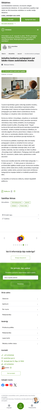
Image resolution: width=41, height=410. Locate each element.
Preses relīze (23, 205)
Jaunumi (27, 202)
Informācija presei (16, 202)
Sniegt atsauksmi (20, 258)
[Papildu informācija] (14, 191)
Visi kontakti (11, 373)
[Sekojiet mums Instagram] (11, 385)
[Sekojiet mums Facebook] (2, 385)
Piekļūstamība (6, 315)
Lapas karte (6, 338)
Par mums (5, 309)
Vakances (5, 299)
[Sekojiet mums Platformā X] (15, 385)
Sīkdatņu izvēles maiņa (9, 343)
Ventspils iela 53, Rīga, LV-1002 (14, 361)
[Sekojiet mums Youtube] (7, 385)
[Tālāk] (36, 238)
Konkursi (14, 205)
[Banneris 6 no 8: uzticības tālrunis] (20, 238)
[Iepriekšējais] (4, 238)
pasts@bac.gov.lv (9, 358)
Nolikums (7, 191)
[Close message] (37, 29)
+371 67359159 (9, 364)
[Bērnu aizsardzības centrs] (17, 49)
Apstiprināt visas (30, 19)
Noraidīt (10, 19)
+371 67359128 (9, 355)
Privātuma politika (8, 327)
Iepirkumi (5, 304)
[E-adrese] (5, 367)
